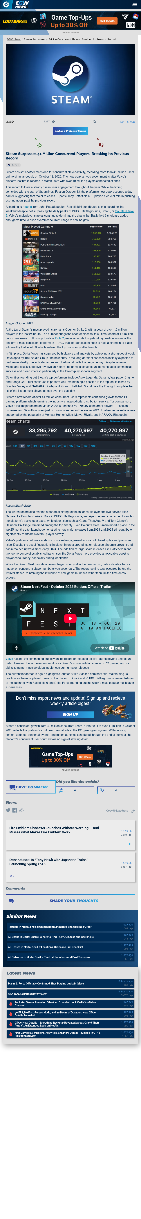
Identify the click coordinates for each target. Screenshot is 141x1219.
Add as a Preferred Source (70, 131)
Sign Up (70, 714)
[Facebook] (14, 810)
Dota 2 (59, 338)
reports (27, 207)
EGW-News (14, 39)
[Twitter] (8, 810)
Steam (15, 165)
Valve (9, 659)
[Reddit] (21, 810)
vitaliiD (10, 121)
